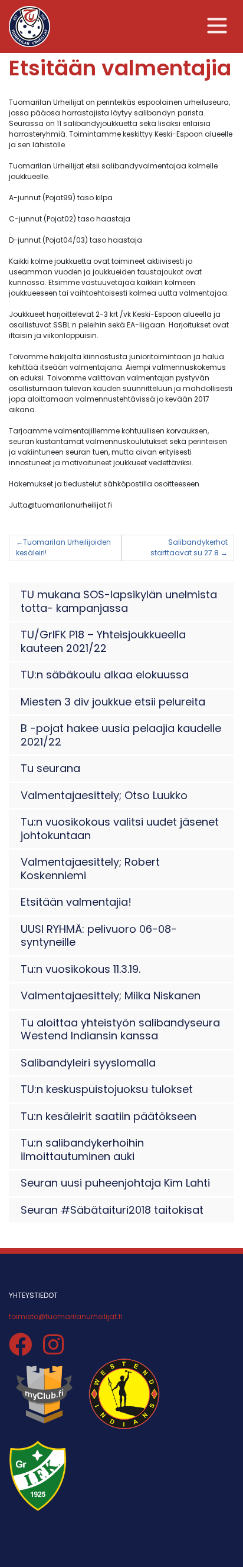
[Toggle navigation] (217, 25)
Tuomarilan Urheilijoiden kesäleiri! (63, 547)
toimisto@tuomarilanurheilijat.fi (66, 1316)
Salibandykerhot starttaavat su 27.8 (189, 547)
